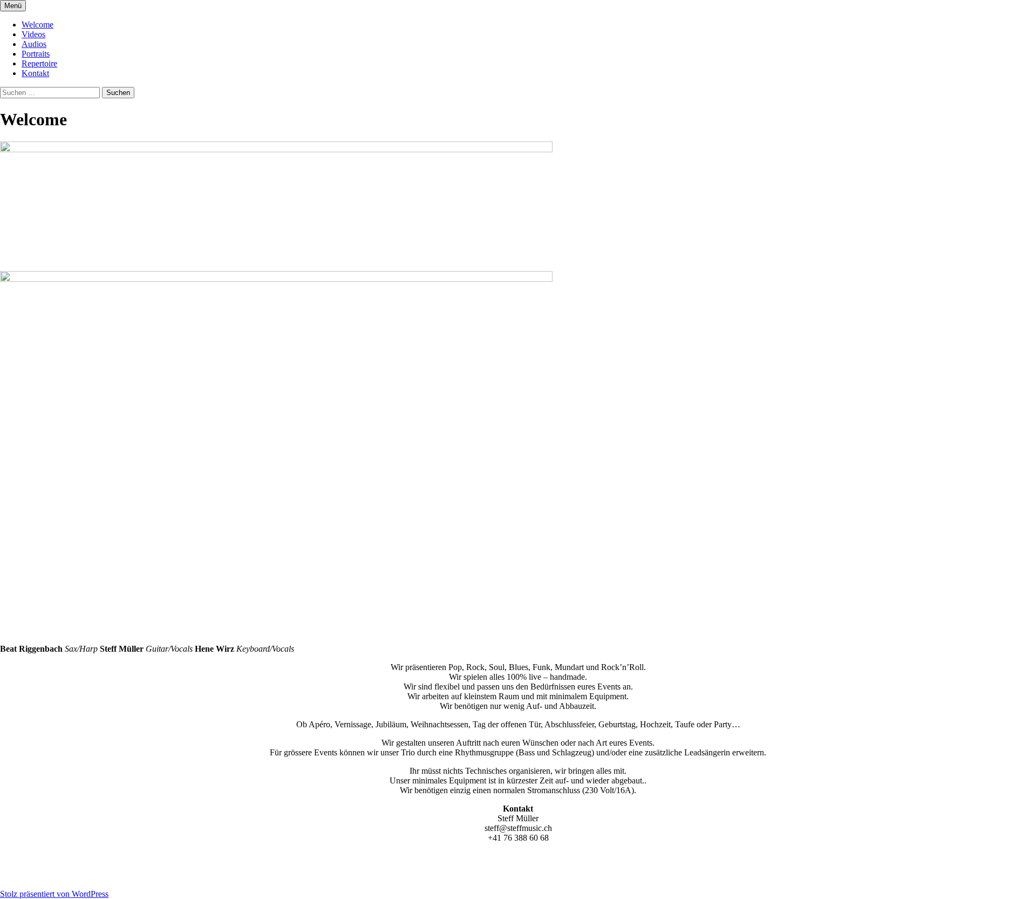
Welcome (37, 24)
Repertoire (39, 63)
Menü (13, 6)
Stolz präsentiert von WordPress (54, 893)
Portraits (36, 53)
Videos (33, 34)
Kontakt (35, 73)
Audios (34, 44)
